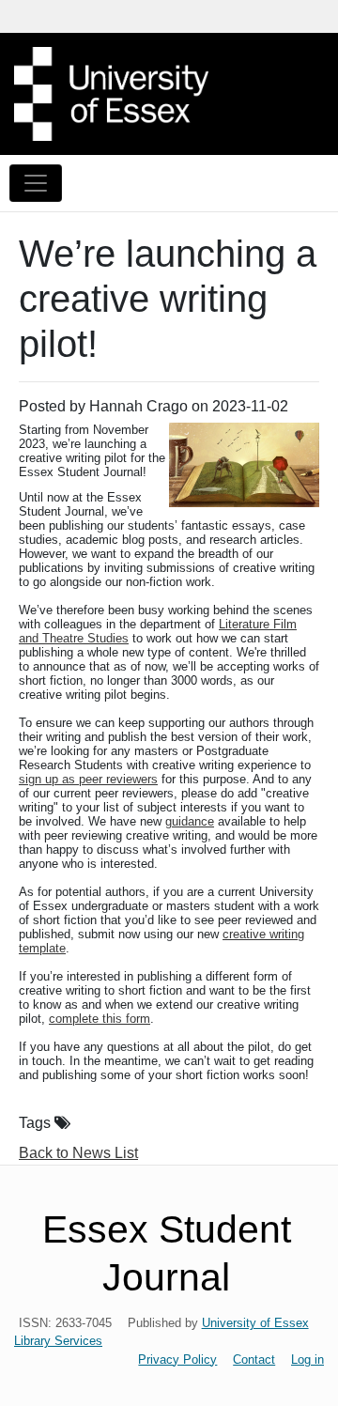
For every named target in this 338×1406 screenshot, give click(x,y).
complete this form (99, 1019)
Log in (307, 1359)
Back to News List (78, 1153)
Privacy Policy (177, 1359)
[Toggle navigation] (35, 183)
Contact (254, 1359)
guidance (189, 821)
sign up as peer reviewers (88, 779)
